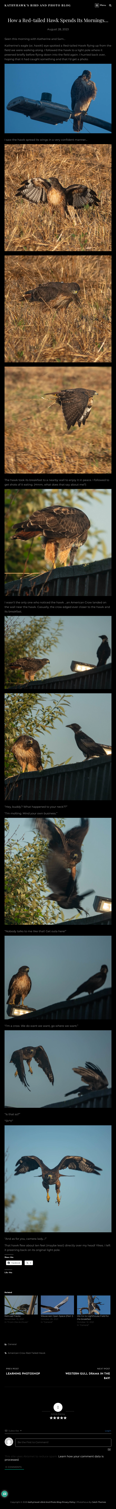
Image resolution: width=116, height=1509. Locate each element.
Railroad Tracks (13, 1316)
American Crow (16, 1353)
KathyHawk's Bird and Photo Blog (38, 5)
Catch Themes (99, 1502)
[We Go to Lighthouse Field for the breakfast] (93, 1305)
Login (107, 1430)
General (12, 1344)
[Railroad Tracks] (21, 1305)
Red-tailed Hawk (35, 1353)
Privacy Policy (68, 1502)
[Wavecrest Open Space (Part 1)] (57, 1305)
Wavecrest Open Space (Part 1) (57, 1316)
